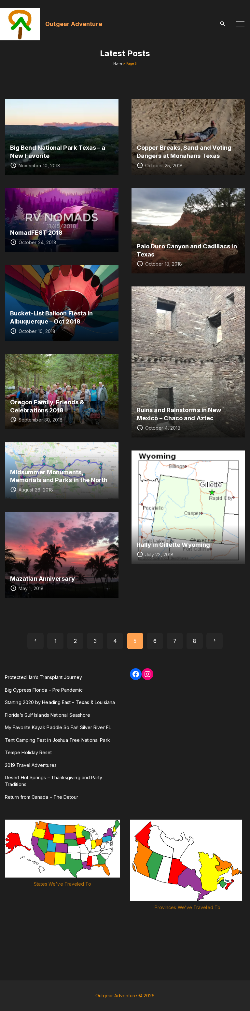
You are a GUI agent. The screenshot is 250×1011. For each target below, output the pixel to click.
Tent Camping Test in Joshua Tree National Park (57, 740)
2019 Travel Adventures (31, 765)
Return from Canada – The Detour (41, 797)
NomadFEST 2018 (36, 232)
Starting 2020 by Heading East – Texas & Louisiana (60, 702)
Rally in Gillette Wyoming (173, 544)
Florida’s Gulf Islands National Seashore (47, 715)
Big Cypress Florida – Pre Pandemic (44, 690)
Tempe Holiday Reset (28, 752)
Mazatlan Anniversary (42, 578)
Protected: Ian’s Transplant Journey (43, 677)
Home (117, 63)
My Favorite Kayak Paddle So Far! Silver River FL (58, 727)
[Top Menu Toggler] (240, 24)
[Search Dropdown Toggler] (222, 24)
